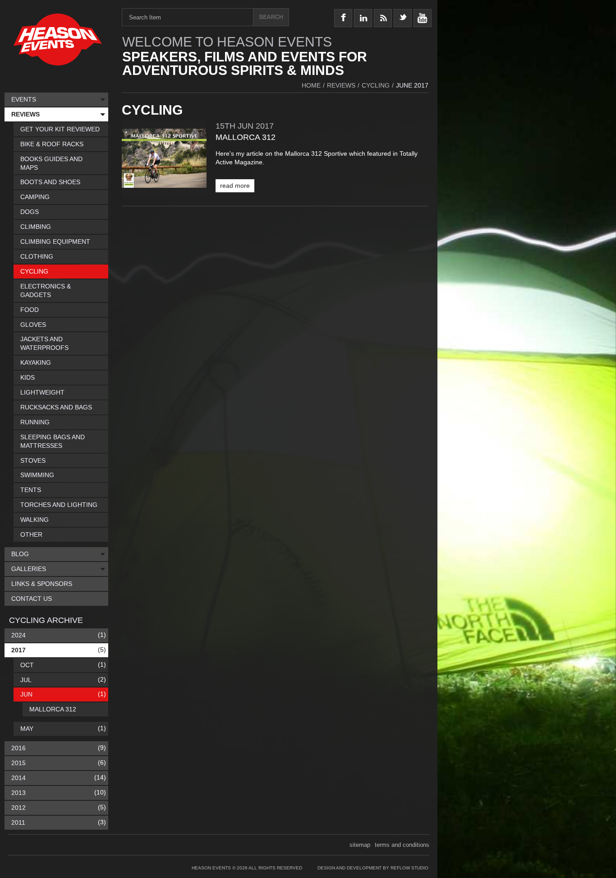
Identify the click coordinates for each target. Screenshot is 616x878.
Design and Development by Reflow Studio (372, 867)
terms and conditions (402, 844)
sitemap (359, 844)
